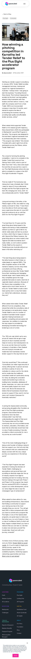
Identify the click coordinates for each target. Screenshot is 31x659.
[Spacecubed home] (11, 4)
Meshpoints (5, 609)
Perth (3, 595)
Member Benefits (7, 628)
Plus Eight (5, 18)
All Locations (5, 601)
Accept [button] (15, 655)
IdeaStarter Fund (21, 609)
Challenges (5, 612)
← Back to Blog (6, 14)
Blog (18, 630)
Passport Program (7, 631)
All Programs (20, 601)
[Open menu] (24, 3)
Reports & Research (7, 625)
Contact (19, 633)
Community (13, 18)
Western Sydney (7, 598)
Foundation (20, 627)
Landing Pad (20, 598)
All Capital (19, 616)
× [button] (27, 642)
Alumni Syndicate (22, 612)
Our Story (19, 623)
